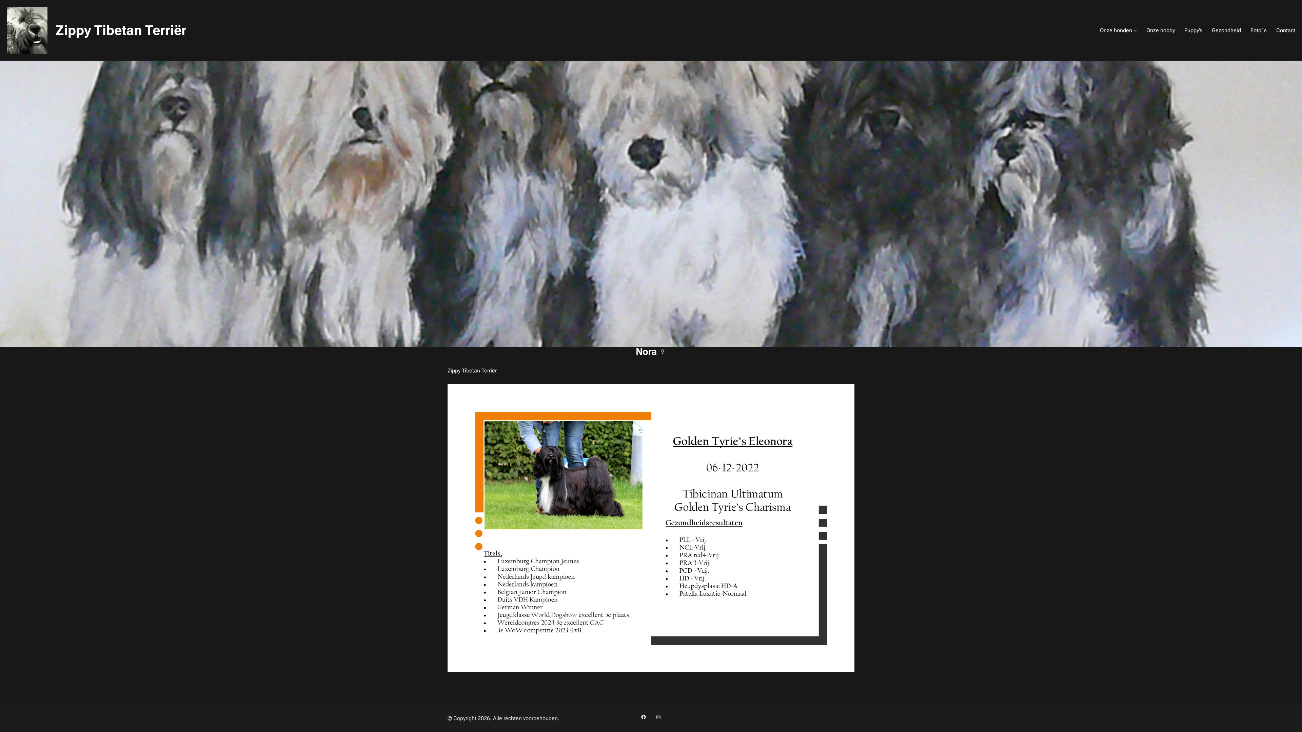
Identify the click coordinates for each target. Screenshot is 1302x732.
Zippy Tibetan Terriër (121, 30)
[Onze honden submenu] (1135, 30)
